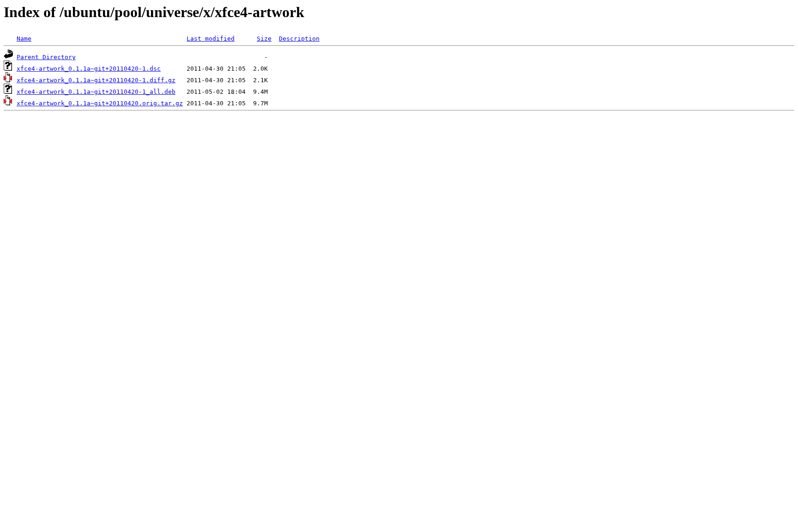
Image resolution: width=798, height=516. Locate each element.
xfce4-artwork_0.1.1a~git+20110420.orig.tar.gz (100, 103)
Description (299, 38)
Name (24, 38)
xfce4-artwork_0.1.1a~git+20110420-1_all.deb (96, 91)
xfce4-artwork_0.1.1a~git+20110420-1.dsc (89, 68)
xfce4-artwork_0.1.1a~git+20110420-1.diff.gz (96, 80)
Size (264, 38)
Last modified (211, 38)
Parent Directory (46, 57)
